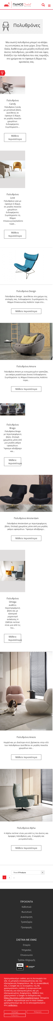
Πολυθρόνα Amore (26, 366)
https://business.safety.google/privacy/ (21, 998)
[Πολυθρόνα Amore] (26, 341)
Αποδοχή (15, 1012)
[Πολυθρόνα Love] (12, 169)
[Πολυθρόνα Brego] (12, 409)
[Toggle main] (49, 5)
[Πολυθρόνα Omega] (12, 571)
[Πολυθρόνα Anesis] (26, 691)
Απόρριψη (37, 1012)
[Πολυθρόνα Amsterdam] (26, 493)
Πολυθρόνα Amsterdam (26, 518)
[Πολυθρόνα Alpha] (26, 795)
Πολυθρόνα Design (26, 291)
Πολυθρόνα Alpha (26, 827)
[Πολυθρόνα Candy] (12, 85)
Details (15, 137)
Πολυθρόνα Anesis (26, 737)
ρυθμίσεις (12, 1005)
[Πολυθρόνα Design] (26, 266)
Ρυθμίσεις (14, 1015)
